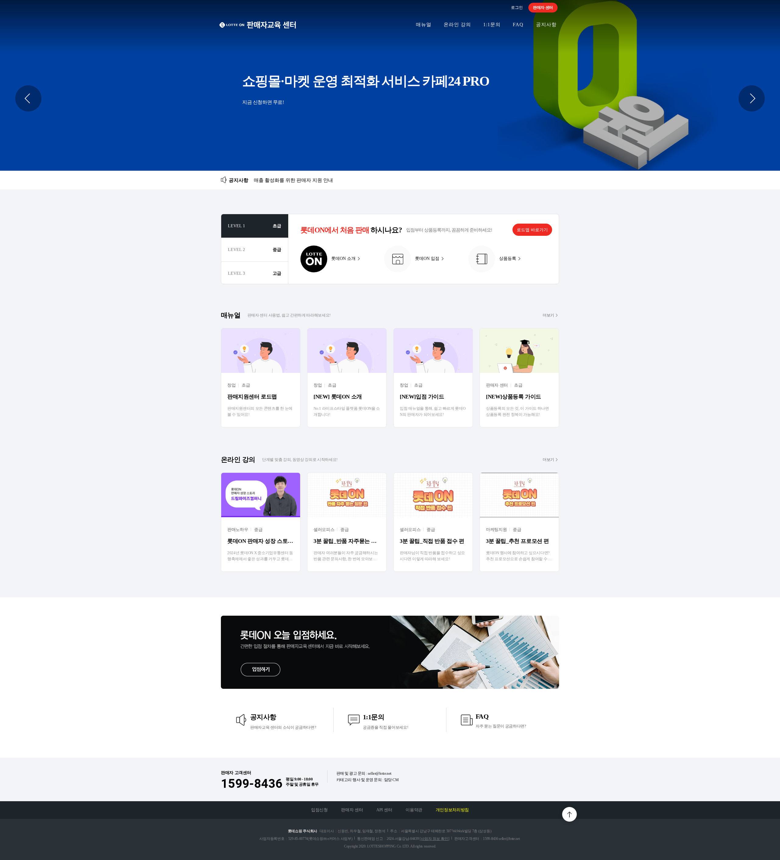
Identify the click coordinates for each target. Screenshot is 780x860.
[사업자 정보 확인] (434, 839)
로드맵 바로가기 (532, 230)
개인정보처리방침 (452, 810)
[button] (28, 98)
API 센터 (384, 810)
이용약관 (414, 810)
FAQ (518, 24)
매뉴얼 (423, 24)
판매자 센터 (543, 7)
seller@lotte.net (380, 773)
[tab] (254, 226)
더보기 (548, 315)
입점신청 (319, 810)
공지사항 (546, 24)
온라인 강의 (457, 24)
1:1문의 (492, 24)
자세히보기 (390, 85)
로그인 (517, 7)
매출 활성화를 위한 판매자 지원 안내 (293, 180)
